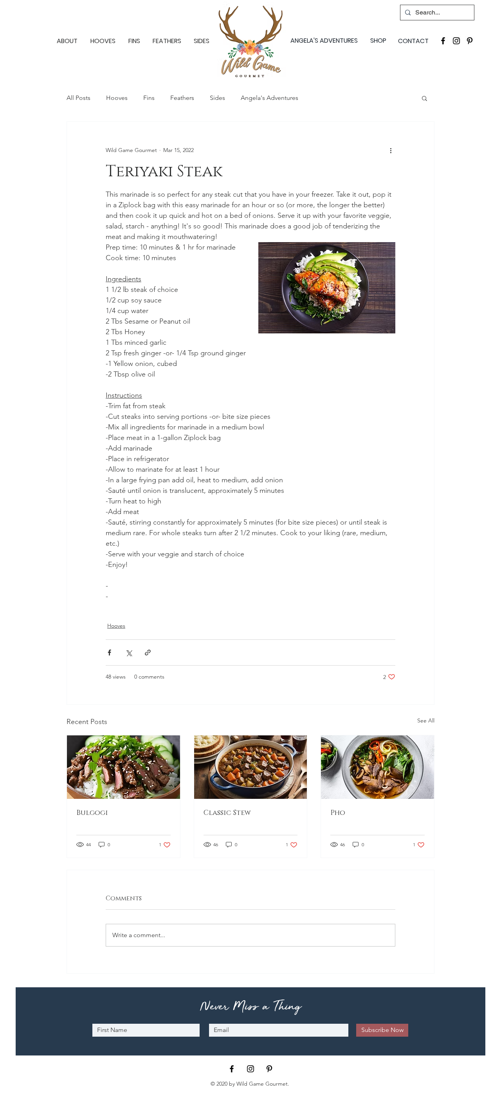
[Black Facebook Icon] (443, 40)
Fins (149, 97)
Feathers (182, 97)
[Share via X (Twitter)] (128, 652)
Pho (337, 813)
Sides (217, 97)
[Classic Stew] (250, 767)
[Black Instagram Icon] (456, 40)
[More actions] (390, 150)
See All (425, 720)
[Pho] (377, 767)
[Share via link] (147, 652)
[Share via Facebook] (109, 652)
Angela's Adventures (269, 97)
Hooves (117, 97)
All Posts (78, 97)
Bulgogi (92, 813)
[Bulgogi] (123, 767)
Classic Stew (227, 813)
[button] (424, 98)
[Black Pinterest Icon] (469, 40)
